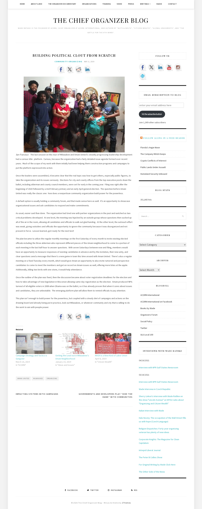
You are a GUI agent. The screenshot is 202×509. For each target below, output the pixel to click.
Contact (172, 4)
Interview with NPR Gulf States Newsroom (158, 367)
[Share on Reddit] (78, 69)
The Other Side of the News (152, 471)
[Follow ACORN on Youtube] (169, 67)
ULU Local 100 (146, 334)
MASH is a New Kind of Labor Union (111, 355)
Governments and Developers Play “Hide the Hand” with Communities (106, 395)
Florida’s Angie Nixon (150, 147)
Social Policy (146, 321)
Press (131, 4)
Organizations (89, 4)
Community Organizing (68, 61)
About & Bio (36, 4)
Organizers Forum (148, 314)
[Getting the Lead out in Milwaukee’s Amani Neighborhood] (73, 343)
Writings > (145, 4)
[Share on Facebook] (61, 69)
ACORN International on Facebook (156, 301)
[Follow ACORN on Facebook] (142, 67)
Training (106, 4)
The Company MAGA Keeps (153, 154)
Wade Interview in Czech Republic (155, 389)
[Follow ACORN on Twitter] (151, 67)
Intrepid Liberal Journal (149, 450)
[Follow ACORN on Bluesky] (142, 76)
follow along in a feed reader (164, 138)
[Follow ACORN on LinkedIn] (160, 67)
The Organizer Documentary (62, 4)
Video (119, 4)
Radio (159, 4)
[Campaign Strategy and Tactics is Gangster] (34, 343)
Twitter (143, 328)
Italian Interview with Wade (151, 410)
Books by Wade (147, 308)
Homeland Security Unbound (153, 173)
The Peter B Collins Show (150, 457)
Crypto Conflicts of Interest (153, 160)
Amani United (23, 378)
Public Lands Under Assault (153, 167)
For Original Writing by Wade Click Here (157, 464)
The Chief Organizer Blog (101, 20)
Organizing (52, 378)
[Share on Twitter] (70, 69)
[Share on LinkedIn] (87, 69)
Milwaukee (38, 378)
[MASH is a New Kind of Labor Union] (113, 343)
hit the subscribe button (152, 114)
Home (22, 4)
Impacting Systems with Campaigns (37, 394)
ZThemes (126, 503)
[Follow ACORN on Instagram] (178, 67)
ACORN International (149, 295)
